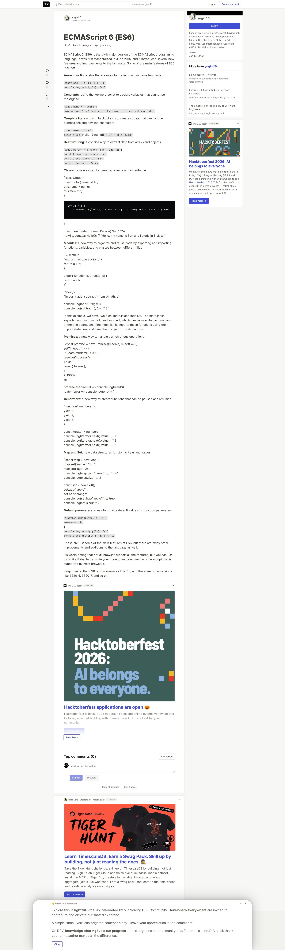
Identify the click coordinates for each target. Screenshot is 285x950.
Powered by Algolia (141, 4)
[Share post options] (47, 117)
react (76, 45)
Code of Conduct (110, 787)
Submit (76, 777)
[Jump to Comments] (47, 84)
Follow (214, 25)
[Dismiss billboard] (245, 903)
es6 (68, 45)
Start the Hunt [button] (75, 894)
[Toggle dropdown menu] (172, 585)
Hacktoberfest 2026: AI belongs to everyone (209, 163)
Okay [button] (57, 944)
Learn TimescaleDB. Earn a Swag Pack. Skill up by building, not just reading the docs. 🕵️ (117, 859)
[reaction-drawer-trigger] (47, 72)
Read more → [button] (198, 200)
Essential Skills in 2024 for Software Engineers (212, 93)
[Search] (55, 4)
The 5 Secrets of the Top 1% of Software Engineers (212, 109)
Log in (212, 4)
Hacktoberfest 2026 (200, 182)
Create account (230, 4)
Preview (91, 777)
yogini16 (76, 17)
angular (87, 45)
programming (103, 45)
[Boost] (47, 106)
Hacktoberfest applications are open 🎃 (107, 707)
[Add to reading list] (47, 96)
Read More (72, 737)
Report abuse (130, 787)
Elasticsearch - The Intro (208, 78)
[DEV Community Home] (46, 4)
